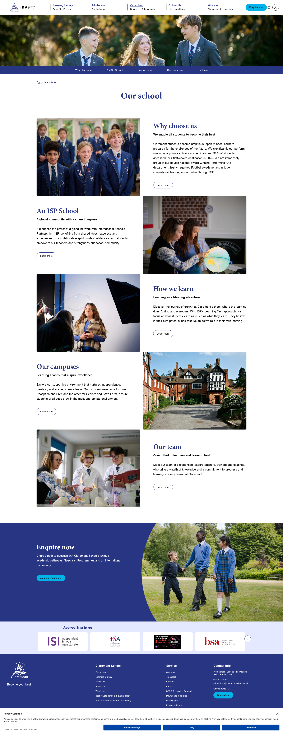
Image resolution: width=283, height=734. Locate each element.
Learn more (163, 185)
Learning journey (104, 677)
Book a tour (223, 695)
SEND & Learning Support (179, 691)
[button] (275, 7)
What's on (100, 691)
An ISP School (115, 70)
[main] (141, 374)
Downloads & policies (176, 696)
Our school (101, 672)
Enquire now (256, 7)
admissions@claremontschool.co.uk (230, 683)
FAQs (169, 686)
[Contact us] (269, 7)
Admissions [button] (99, 5)
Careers (170, 681)
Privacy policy (173, 700)
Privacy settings (174, 705)
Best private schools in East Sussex (113, 696)
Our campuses (175, 70)
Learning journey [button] (63, 5)
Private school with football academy (113, 700)
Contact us (220, 688)
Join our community (50, 578)
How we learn (145, 70)
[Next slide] (247, 639)
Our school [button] (136, 5)
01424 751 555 (220, 679)
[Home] (22, 7)
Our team (203, 70)
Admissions (101, 686)
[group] (63, 641)
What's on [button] (213, 5)
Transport (171, 677)
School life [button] (175, 5)
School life (101, 681)
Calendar (170, 672)
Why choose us (83, 70)
